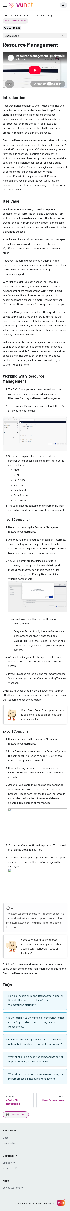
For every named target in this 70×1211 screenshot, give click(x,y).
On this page (12, 35)
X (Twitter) (8, 1168)
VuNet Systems (11, 1187)
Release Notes (11, 1142)
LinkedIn (7, 1162)
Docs (6, 1137)
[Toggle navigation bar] (5, 5)
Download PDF (15, 1114)
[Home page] (6, 15)
